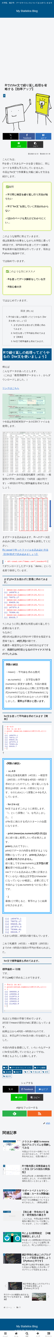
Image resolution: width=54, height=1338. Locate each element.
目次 (23, 310)
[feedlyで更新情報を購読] (14, 1113)
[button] (35, 144)
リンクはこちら (10, 388)
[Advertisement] (27, 48)
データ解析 (41, 1067)
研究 (46, 1072)
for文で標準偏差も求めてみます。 (29, 341)
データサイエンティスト (22, 1067)
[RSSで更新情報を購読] (39, 1113)
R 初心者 (36, 1072)
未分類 (8, 1072)
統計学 (18, 1072)
